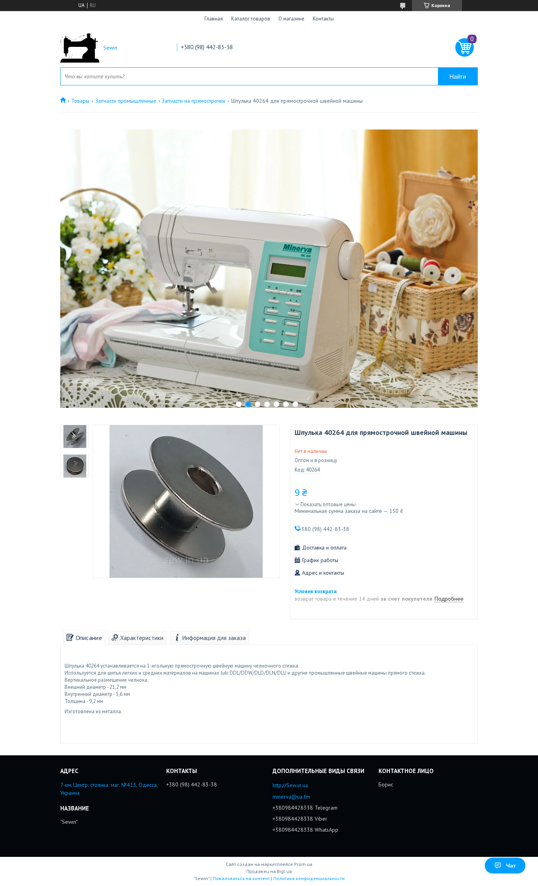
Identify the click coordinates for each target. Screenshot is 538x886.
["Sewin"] (80, 48)
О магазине (291, 18)
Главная (213, 18)
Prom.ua (303, 864)
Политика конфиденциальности (309, 878)
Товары (80, 100)
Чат (511, 865)
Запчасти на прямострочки (193, 100)
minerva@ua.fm (291, 796)
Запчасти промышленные (125, 100)
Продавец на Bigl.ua (269, 871)
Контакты (323, 18)
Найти (457, 76)
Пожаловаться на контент (241, 878)
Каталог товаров (250, 18)
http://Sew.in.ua (290, 785)
